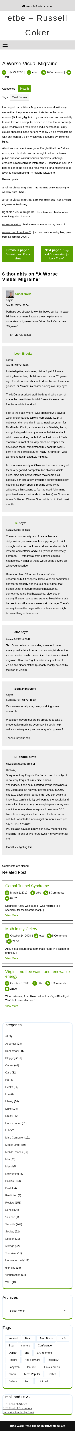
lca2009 (31, 1366)
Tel (16, 523)
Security (10, 1224)
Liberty (9, 1101)
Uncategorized (14, 1260)
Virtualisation (12, 1274)
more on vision (11, 224)
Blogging (10, 1058)
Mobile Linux (12, 1144)
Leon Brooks (23, 353)
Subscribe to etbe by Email (18, 1412)
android (13, 1338)
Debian (13, 1352)
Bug (11, 1345)
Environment (44, 1352)
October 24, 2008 (21, 935)
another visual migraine (17, 187)
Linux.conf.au (13, 1123)
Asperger (10, 1043)
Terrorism (11, 1253)
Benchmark (12, 1050)
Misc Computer (14, 1137)
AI (6, 1036)
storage (9, 1245)
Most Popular (20, 97)
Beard (28, 1338)
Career (9, 1065)
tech (27, 1381)
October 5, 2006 (20, 983)
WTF (8, 1282)
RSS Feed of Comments (17, 1408)
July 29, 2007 (15, 72)
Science (10, 1217)
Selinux (13, 1381)
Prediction (11, 1195)
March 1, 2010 (19, 892)
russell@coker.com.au (37, 6)
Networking (12, 1173)
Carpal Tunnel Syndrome (27, 886)
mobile (13, 1374)
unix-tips (10, 1267)
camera (25, 1345)
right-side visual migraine (18, 212)
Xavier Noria (22, 294)
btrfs (63, 1338)
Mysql (9, 1166)
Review (9, 1202)
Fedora (13, 1359)
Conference (45, 1345)
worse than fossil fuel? (16, 232)
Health (24, 88)
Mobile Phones (14, 1152)
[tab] (5, 45)
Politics (9, 1180)
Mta (7, 1159)
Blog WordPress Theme (25, 1425)
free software (32, 1359)
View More (11, 915)
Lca (7, 1094)
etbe (34, 72)
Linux (8, 1115)
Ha (7, 1079)
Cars (8, 1072)
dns (27, 1352)
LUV (8, 1130)
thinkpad (43, 1381)
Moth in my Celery (21, 929)
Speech (9, 1238)
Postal (9, 1188)
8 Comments (57, 892)
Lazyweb (14, 1366)
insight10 (53, 1359)
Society (9, 1231)
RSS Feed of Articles (15, 1404)
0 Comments (59, 983)
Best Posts (46, 1338)
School (9, 1209)
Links (8, 1108)
